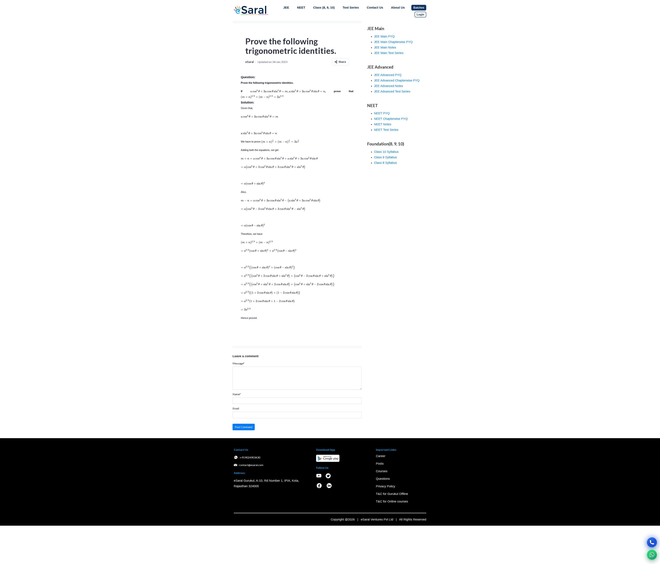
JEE (286, 7)
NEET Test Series (386, 130)
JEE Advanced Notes (388, 86)
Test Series (351, 7)
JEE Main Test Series (388, 53)
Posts (380, 463)
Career (380, 456)
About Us (398, 7)
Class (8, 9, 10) (324, 7)
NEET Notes (382, 124)
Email (236, 408)
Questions (383, 478)
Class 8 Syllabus (385, 163)
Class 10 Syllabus (386, 152)
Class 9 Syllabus (385, 157)
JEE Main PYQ (384, 36)
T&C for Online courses (392, 501)
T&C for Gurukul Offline (392, 494)
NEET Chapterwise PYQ (391, 119)
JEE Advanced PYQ (388, 75)
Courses (381, 471)
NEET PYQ (382, 113)
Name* (237, 394)
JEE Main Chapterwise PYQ (393, 42)
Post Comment (243, 427)
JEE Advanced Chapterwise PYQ (397, 80)
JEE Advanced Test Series (392, 91)
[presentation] (287, 91)
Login (420, 14)
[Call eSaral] (652, 542)
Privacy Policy (385, 486)
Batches (418, 7)
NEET (301, 7)
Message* (238, 363)
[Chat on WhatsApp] (652, 555)
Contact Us (375, 7)
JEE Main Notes (385, 47)
